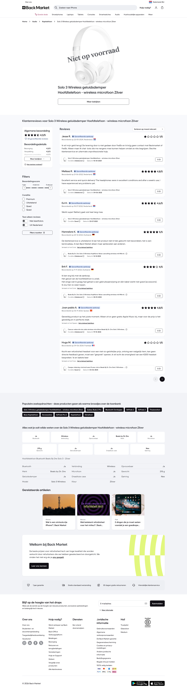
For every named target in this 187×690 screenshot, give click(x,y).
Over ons (26, 625)
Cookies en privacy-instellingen (104, 646)
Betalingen (53, 638)
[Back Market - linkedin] (30, 643)
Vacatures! (26, 639)
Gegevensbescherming (106, 642)
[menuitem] (57, 14)
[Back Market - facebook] (35, 643)
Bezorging (53, 642)
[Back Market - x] (41, 643)
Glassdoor (125, 628)
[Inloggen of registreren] (156, 7)
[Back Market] (35, 7)
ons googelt (58, 557)
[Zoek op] (56, 8)
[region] (93, 512)
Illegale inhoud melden (106, 662)
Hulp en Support (55, 655)
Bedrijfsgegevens (104, 658)
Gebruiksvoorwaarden (106, 628)
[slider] (24, 188)
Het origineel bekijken (85, 247)
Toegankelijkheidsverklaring (33, 635)
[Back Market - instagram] (24, 643)
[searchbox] (97, 7)
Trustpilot (124, 625)
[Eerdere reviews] (155, 379)
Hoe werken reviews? (34, 164)
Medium (124, 632)
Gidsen (51, 659)
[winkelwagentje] (162, 7)
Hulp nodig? (145, 7)
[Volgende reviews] (162, 379)
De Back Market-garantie (106, 639)
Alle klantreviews (55, 669)
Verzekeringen (54, 652)
